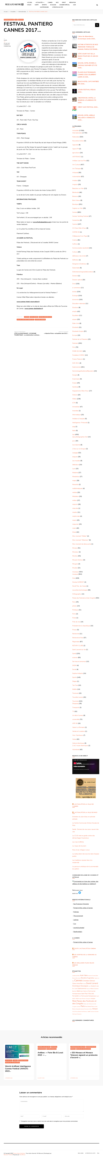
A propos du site (57, 7)
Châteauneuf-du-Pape (79, 236)
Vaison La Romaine (78, 727)
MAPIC (73, 998)
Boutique (75, 204)
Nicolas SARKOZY (78, 582)
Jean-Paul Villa (86, 994)
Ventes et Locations (78, 731)
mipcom (75, 504)
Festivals (75, 343)
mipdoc (74, 512)
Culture (74, 252)
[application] (85, 766)
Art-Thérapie (76, 169)
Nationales (75, 137)
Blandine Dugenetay (87, 978)
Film (73, 347)
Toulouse (75, 693)
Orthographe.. (76, 594)
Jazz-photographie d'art (80, 437)
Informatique (76, 415)
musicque (75, 572)
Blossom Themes (8, 1154)
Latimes (75, 920)
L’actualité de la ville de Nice (85, 812)
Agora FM (75, 149)
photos (74, 606)
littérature (75, 465)
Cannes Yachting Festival (80, 216)
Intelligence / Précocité (79, 423)
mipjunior (75, 524)
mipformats (76, 516)
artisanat (90, 975)
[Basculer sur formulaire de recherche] (97, 5)
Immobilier (76, 407)
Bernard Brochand (76, 978)
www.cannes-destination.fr (34, 309)
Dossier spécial (65, 5)
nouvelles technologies (79, 590)
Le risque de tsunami (79, 846)
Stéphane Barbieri (40, 319)
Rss (98, 1153)
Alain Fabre (84, 975)
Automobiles (76, 176)
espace (74, 319)
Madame (75, 473)
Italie (74, 430)
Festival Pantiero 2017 (45, 317)
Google (74, 375)
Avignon (75, 184)
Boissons (75, 196)
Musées (74, 568)
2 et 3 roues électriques (80, 746)
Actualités (39, 2)
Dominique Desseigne (80, 986)
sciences (75, 657)
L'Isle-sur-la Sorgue (79, 449)
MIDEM (77, 998)
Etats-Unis (75, 323)
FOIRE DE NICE (77, 351)
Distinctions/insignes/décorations (82, 272)
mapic (74, 480)
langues (75, 457)
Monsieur (75, 552)
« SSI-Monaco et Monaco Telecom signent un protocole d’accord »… (84, 1055)
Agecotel (75, 145)
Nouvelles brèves (78, 141)
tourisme (96, 1011)
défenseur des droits (79, 256)
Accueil (29, 2)
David (84, 983)
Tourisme (75, 701)
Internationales (8, 19)
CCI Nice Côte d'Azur (79, 228)
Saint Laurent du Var (79, 650)
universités (75, 719)
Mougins (75, 564)
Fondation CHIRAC (78, 355)
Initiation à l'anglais (78, 419)
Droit (64, 2)
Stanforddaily (77, 932)
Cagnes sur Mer (77, 208)
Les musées (76, 461)
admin (5, 40)
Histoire (74, 395)
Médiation (72, 2)
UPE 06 (74, 723)
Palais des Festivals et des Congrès (83, 598)
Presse (74, 630)
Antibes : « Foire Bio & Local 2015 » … (50, 1053)
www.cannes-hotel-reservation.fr (28, 302)
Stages (74, 681)
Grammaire (76, 379)
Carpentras (76, 220)
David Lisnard (34, 317)
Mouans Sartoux (77, 560)
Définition (75, 260)
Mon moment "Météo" (79, 536)
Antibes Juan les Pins (79, 161)
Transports (75, 707)
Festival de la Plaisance (80, 339)
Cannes (50, 2)
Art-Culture (76, 165)
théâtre (74, 689)
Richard (94, 1009)
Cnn (74, 924)
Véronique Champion (77, 1014)
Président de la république (81, 626)
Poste (74, 618)
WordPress (22, 1154)
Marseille (75, 484)
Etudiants (75, 327)
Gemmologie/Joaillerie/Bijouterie (83, 371)
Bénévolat (75, 192)
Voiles (29, 5)
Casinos (74, 224)
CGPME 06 (76, 232)
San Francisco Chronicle (81, 904)
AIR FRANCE (76, 157)
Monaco (74, 548)
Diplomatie (76, 268)
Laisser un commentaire (9, 45)
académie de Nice (75, 975)
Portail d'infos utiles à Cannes (83, 908)
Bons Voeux (76, 200)
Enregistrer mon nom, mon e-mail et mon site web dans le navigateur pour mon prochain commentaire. (49, 1121)
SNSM (74, 665)
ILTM (74, 403)
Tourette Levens (77, 697)
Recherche (75, 634)
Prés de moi (76, 622)
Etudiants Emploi (78, 331)
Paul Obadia (88, 1006)
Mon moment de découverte (81, 544)
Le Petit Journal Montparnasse (87, 996)
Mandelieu (75, 477)
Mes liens (80, 1153)
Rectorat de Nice (77, 638)
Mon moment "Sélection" (80, 540)
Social (74, 669)
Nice (57, 2)
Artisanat (75, 173)
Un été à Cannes (77, 715)
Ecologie (53, 5)
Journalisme (76, 445)
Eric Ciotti (74, 988)
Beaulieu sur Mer (78, 188)
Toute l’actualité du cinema (85, 948)
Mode (74, 532)
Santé (36, 5)
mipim (74, 520)
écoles (74, 292)
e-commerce (76, 288)
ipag (73, 427)
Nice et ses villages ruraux (81, 850)
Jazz (74, 5)
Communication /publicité (80, 248)
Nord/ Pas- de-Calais (79, 586)
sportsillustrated (78, 928)
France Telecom (77, 359)
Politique (75, 610)
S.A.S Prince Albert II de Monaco (79, 1011)
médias (74, 492)
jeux (73, 441)
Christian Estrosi (89, 981)
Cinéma (74, 240)
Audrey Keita (95, 975)
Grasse (74, 383)
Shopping (75, 703)
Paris (74, 602)
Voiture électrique (78, 743)
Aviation (75, 180)
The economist (78, 916)
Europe (74, 335)
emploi (74, 311)
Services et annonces (79, 661)
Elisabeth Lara (95, 986)
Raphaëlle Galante (80, 1009)
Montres (75, 556)
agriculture (76, 153)
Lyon (73, 469)
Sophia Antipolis (77, 673)
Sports (44, 5)
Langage (75, 453)
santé (89, 1011)
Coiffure (75, 244)
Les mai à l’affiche (78, 842)
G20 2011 (75, 363)
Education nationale (78, 303)
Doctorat (75, 276)
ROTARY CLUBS (77, 646)
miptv (74, 528)
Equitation (75, 315)
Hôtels (74, 399)
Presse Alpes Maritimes (19, 1153)
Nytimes (76, 912)
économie (75, 300)
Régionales (76, 642)
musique (21, 19)
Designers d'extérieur (79, 264)
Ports (74, 614)
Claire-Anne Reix (77, 983)
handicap (75, 387)
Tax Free (75, 685)
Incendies (75, 411)
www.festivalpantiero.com (42, 222)
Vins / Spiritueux (77, 735)
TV (73, 711)
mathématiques (77, 488)
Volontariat (75, 749)
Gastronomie (44, 7)
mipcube (75, 508)
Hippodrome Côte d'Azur (80, 391)
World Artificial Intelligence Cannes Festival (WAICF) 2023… (18, 1068)
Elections (75, 307)
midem (74, 500)
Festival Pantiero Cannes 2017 (25, 319)
